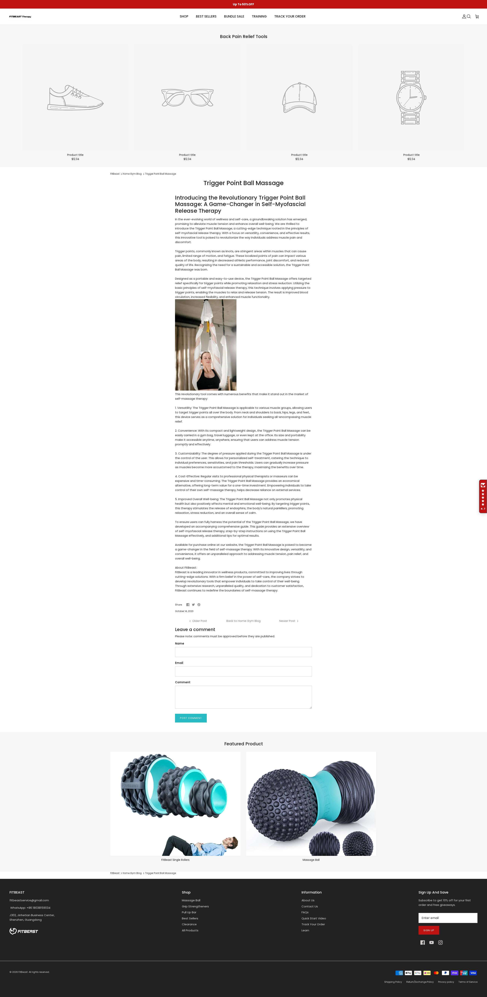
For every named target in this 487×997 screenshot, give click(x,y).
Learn (305, 930)
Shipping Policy (393, 981)
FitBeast (114, 173)
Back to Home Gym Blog (243, 621)
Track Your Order (313, 924)
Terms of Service (467, 981)
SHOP (184, 16)
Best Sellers (190, 918)
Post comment (191, 718)
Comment (182, 682)
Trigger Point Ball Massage (160, 173)
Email (179, 663)
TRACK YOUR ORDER (290, 16)
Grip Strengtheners (195, 906)
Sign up (428, 930)
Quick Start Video (314, 918)
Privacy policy (446, 981)
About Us (308, 900)
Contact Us (310, 906)
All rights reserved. (39, 972)
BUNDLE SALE (234, 16)
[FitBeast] (20, 16)
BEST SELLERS (206, 16)
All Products (190, 930)
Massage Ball (191, 900)
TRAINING (259, 16)
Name (179, 643)
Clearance (189, 924)
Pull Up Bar (189, 912)
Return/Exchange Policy (420, 981)
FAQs (305, 912)
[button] (483, 496)
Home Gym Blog (132, 173)
